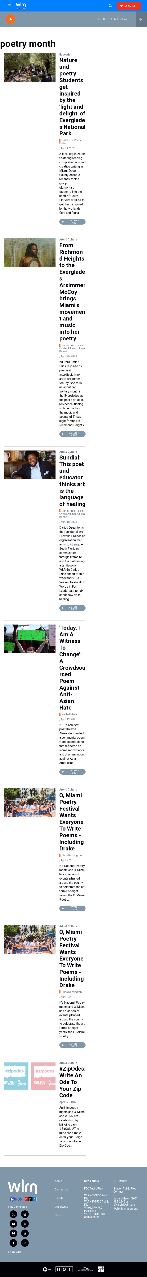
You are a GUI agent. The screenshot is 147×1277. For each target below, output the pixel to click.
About (58, 1181)
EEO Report (120, 1181)
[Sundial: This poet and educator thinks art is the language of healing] (30, 464)
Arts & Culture (68, 239)
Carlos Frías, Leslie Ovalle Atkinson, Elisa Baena (72, 348)
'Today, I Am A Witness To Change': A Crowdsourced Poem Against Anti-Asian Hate (72, 667)
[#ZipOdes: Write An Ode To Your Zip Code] (30, 1076)
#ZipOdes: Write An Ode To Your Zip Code (72, 1082)
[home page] (21, 6)
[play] (10, 19)
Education (65, 54)
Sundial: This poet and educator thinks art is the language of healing (72, 481)
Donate (59, 1198)
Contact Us (61, 1189)
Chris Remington (72, 855)
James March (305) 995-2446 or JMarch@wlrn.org (125, 1201)
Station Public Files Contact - (125, 1190)
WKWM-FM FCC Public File (93, 1209)
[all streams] (141, 19)
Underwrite (61, 1206)
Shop (58, 1215)
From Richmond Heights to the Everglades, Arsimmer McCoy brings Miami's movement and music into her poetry (72, 292)
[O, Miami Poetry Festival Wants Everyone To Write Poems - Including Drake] (30, 802)
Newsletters (91, 1181)
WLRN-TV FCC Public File (96, 1197)
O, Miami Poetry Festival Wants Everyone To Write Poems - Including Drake (71, 822)
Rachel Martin (70, 714)
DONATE (130, 6)
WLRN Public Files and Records (94, 1215)
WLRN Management (126, 1208)
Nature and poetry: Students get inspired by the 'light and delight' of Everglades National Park (72, 97)
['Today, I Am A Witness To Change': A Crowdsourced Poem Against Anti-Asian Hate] (30, 639)
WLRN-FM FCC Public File (96, 1203)
